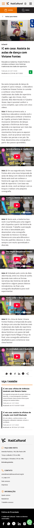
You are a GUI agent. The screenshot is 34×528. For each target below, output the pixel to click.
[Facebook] (3, 524)
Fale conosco (6, 481)
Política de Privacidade (10, 512)
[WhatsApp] (9, 524)
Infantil (4, 44)
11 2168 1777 (6, 478)
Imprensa (5, 485)
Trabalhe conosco (7, 502)
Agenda (10, 10)
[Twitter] (14, 524)
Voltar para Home (11, 16)
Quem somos (6, 495)
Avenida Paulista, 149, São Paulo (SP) (14, 451)
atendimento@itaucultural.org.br (13, 474)
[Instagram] (24, 524)
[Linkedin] (19, 524)
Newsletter (5, 499)
